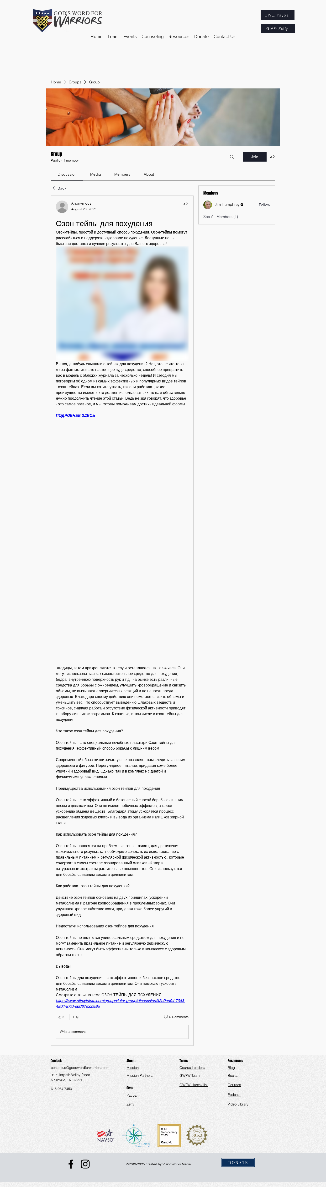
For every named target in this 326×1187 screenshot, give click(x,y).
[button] (179, 36)
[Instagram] (85, 1164)
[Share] (186, 203)
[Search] (232, 157)
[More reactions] (75, 1017)
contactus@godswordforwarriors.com (80, 1067)
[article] (122, 620)
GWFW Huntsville (193, 1085)
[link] (67, 174)
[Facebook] (71, 1164)
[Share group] (272, 156)
